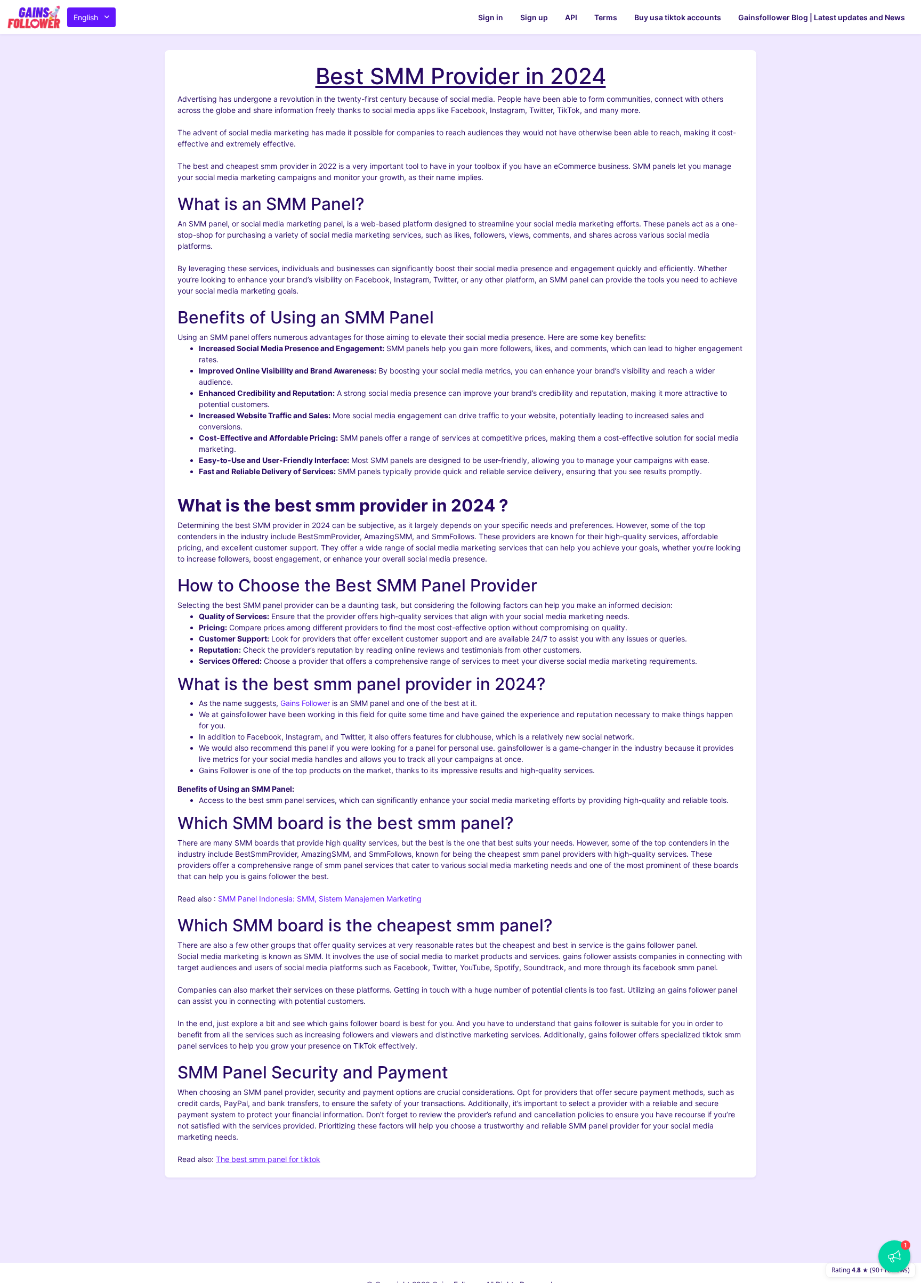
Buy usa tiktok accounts (677, 17)
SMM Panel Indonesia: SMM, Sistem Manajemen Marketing (320, 898)
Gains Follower (305, 703)
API (571, 17)
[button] (894, 1256)
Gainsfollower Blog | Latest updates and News (821, 17)
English (86, 17)
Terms (605, 17)
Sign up (534, 17)
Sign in (490, 17)
